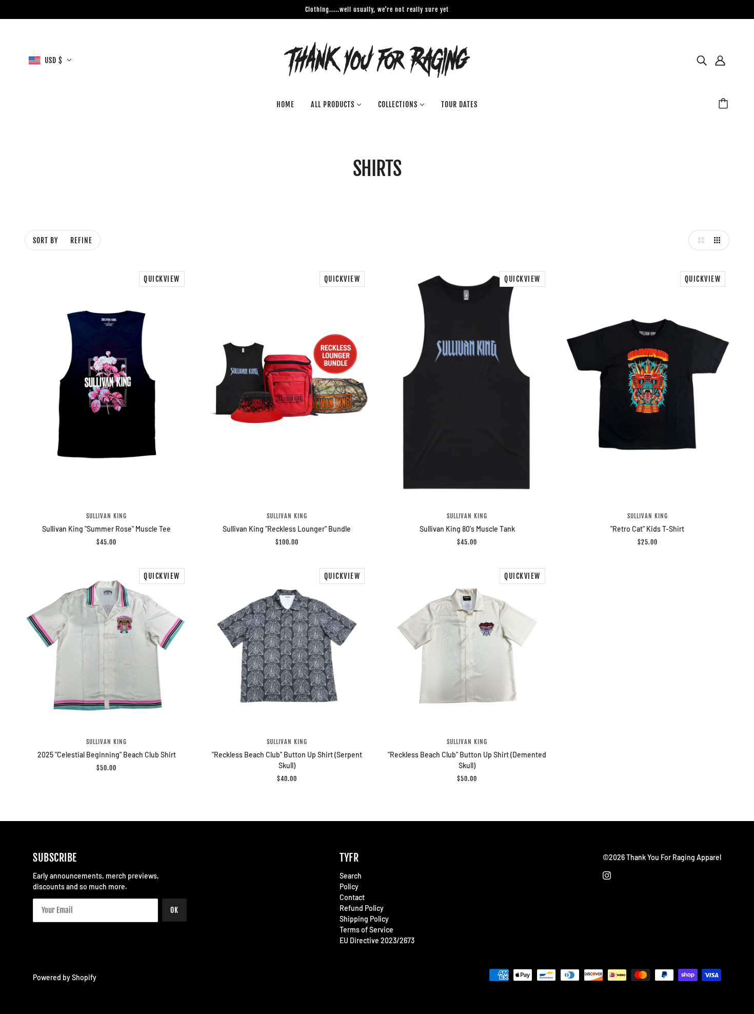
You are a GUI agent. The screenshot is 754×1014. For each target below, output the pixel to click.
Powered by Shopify (64, 977)
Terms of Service (366, 929)
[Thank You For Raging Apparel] (377, 59)
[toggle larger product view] (698, 240)
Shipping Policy (364, 918)
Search (351, 875)
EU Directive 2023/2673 (377, 940)
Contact (352, 897)
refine (81, 240)
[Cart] (725, 105)
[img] (701, 60)
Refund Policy (362, 908)
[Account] (720, 60)
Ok (174, 910)
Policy (349, 886)
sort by (45, 240)
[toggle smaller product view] (719, 240)
